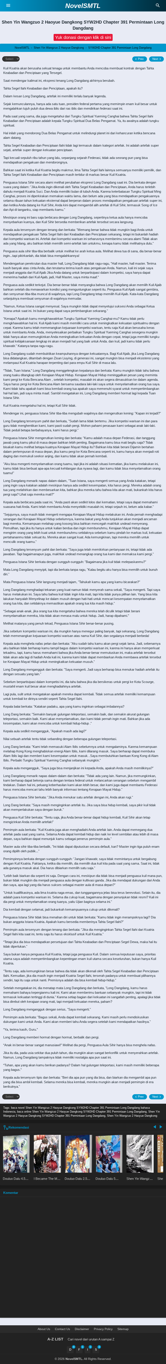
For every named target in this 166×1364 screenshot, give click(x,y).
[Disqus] (83, 1259)
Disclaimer (82, 1329)
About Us (44, 1329)
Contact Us (62, 1329)
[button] (83, 37)
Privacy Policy (103, 1329)
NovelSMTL (83, 5)
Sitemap (123, 1329)
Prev (141, 59)
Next (155, 59)
